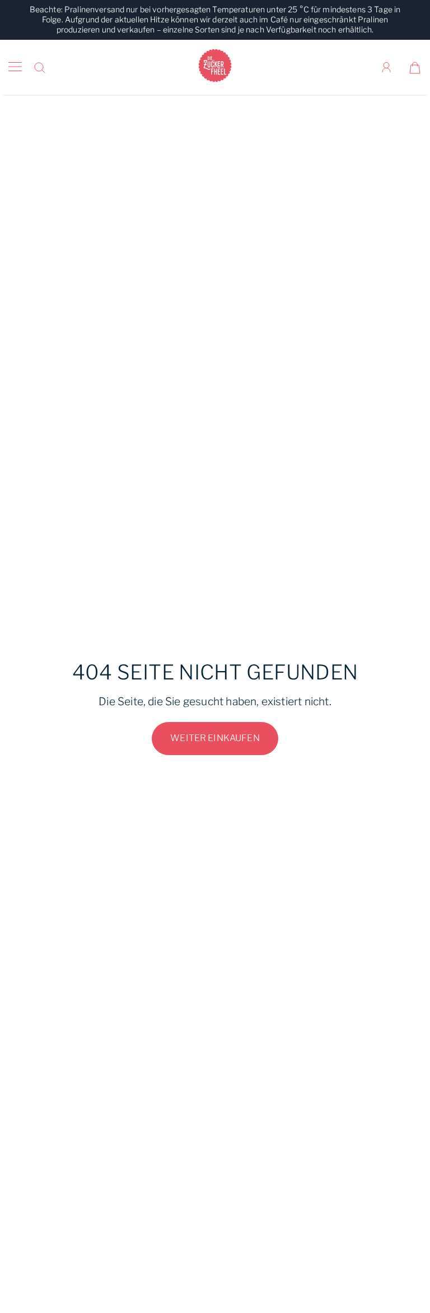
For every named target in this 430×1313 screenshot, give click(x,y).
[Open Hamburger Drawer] (15, 67)
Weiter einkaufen (215, 738)
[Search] (39, 67)
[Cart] (415, 67)
